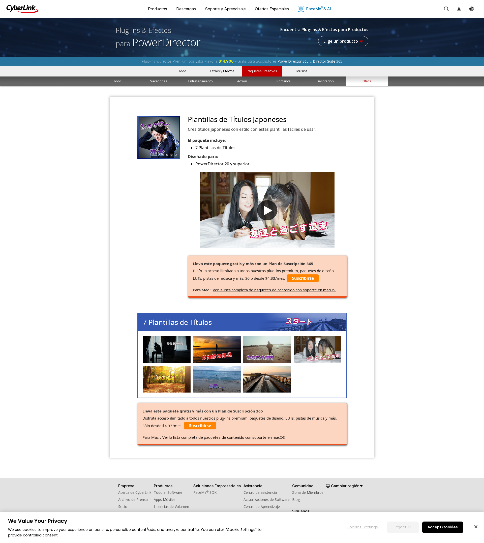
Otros (366, 81)
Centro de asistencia (260, 492)
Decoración (325, 81)
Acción (242, 81)
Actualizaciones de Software (267, 499)
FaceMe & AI (318, 8)
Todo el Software (168, 492)
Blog (296, 499)
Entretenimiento (200, 81)
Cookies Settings (362, 527)
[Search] (446, 9)
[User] (459, 9)
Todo (182, 71)
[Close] (475, 526)
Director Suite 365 (327, 61)
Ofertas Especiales (272, 8)
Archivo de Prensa (133, 499)
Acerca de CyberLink (134, 492)
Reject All (403, 527)
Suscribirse (303, 278)
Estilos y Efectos (222, 71)
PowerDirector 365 (293, 61)
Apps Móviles (164, 499)
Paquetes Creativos (262, 71)
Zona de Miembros (307, 492)
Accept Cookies (443, 527)
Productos (157, 8)
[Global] (471, 9)
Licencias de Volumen (171, 506)
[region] (242, 527)
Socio (122, 506)
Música (301, 71)
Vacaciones (158, 81)
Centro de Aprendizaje (262, 506)
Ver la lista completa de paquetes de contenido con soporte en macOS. (274, 289)
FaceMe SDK (205, 492)
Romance (284, 81)
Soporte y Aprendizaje (225, 8)
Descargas (186, 8)
